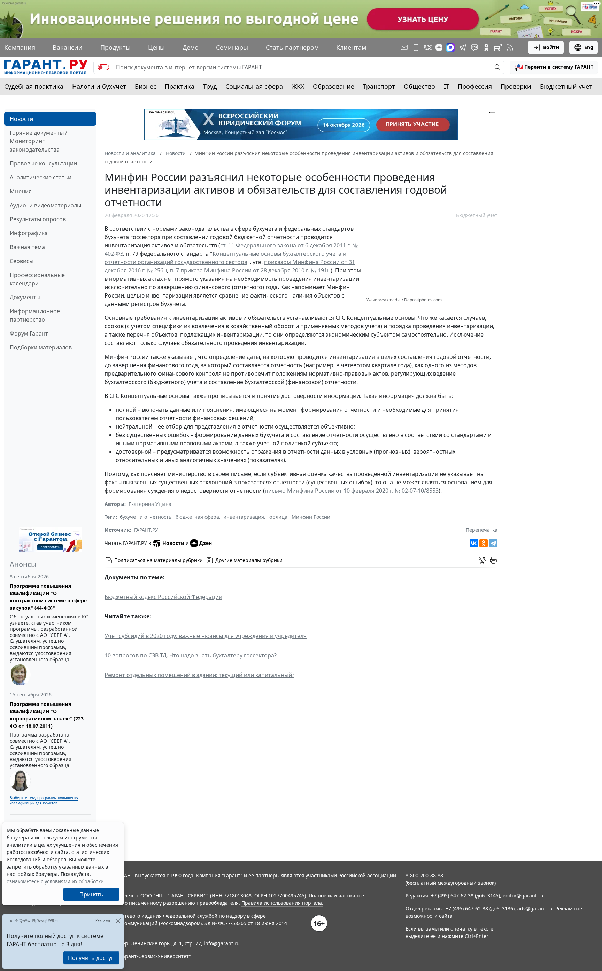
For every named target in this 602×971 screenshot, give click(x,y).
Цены (156, 47)
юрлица (277, 517)
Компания (19, 47)
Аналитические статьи (40, 177)
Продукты (115, 47)
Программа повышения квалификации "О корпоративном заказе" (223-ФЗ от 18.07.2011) (47, 715)
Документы (25, 297)
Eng (588, 47)
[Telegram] (493, 543)
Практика (179, 86)
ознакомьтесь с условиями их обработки (55, 881)
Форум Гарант (29, 333)
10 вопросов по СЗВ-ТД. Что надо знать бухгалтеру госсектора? (191, 655)
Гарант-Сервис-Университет (154, 956)
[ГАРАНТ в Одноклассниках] (486, 47)
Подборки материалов (41, 347)
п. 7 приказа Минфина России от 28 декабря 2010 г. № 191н (250, 270)
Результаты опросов (38, 219)
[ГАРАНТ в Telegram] (462, 47)
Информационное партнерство (35, 315)
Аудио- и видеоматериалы (45, 205)
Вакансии (68, 47)
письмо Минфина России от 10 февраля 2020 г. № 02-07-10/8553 (352, 490)
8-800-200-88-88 (424, 875)
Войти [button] (551, 47)
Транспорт (379, 86)
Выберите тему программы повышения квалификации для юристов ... (44, 800)
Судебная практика (33, 86)
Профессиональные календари (37, 279)
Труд (210, 86)
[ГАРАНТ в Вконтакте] (428, 47)
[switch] (103, 67)
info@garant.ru (222, 943)
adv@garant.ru (535, 908)
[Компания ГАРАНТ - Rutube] (498, 47)
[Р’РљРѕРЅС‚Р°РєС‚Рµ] (474, 543)
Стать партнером (292, 47)
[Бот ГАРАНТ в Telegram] (474, 47)
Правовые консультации (43, 163)
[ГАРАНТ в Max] (450, 47)
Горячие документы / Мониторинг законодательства (38, 141)
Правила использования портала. (282, 903)
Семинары (232, 47)
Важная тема (27, 247)
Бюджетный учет (566, 86)
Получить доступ (91, 958)
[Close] (118, 920)
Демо (191, 47)
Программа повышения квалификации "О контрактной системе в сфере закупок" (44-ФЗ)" (48, 597)
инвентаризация (243, 517)
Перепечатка (481, 529)
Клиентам (351, 47)
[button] (554, 67)
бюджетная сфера (197, 517)
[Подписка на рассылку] (404, 47)
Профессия (475, 86)
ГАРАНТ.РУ (146, 529)
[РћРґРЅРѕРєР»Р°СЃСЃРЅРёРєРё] (483, 543)
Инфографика (29, 233)
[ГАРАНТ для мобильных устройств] (416, 47)
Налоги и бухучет (99, 86)
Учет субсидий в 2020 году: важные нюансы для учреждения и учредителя (206, 636)
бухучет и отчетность (145, 517)
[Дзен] (438, 47)
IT (446, 86)
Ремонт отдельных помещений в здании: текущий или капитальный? (199, 675)
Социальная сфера (254, 86)
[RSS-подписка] (510, 47)
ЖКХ (298, 86)
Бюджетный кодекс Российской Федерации (163, 597)
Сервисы (21, 261)
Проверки (516, 86)
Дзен (205, 543)
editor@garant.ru (523, 895)
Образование (333, 86)
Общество (419, 86)
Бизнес (145, 86)
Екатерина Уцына (150, 504)
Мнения (21, 191)
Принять (91, 894)
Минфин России (311, 517)
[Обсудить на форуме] (482, 560)
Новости (21, 119)
